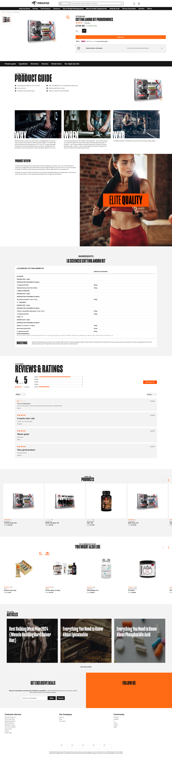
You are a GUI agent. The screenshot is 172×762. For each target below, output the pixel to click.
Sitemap (7, 730)
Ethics (60, 719)
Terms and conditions (10, 727)
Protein (35, 9)
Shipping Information (10, 721)
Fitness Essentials (129, 9)
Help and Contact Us (10, 717)
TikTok (115, 723)
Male (52, 698)
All (60, 3)
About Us (61, 717)
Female (61, 698)
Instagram (116, 719)
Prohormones (16, 12)
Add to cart (120, 37)
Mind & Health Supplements (96, 9)
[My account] (134, 3)
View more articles (86, 666)
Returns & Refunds (9, 723)
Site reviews (62, 721)
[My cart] (138, 3)
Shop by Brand (24, 9)
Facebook (116, 717)
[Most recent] (151, 394)
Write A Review (150, 382)
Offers (149, 9)
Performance (46, 9)
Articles (141, 9)
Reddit (115, 727)
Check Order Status (10, 719)
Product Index (8, 732)
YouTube (116, 725)
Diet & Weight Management (73, 9)
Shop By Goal (114, 9)
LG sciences (80, 16)
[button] (121, 48)
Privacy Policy (8, 729)
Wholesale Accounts (10, 725)
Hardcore (56, 9)
